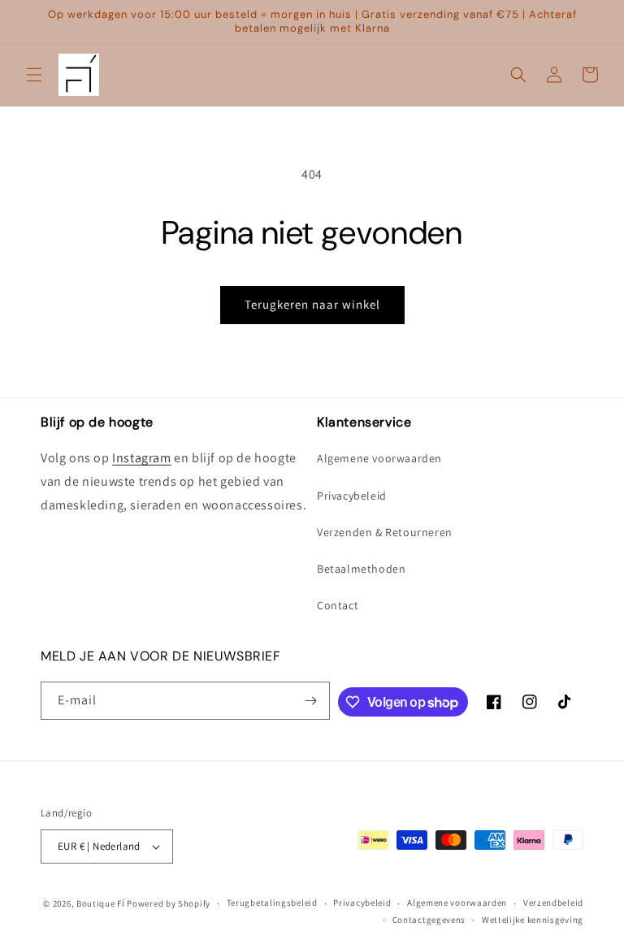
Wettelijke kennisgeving (532, 919)
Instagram (141, 457)
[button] (34, 75)
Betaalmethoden (361, 568)
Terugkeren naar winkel (312, 304)
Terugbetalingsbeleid (272, 902)
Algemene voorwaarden (379, 458)
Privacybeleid (352, 495)
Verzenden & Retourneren (385, 532)
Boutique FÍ (100, 903)
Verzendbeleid (553, 902)
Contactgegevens (429, 919)
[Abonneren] (311, 701)
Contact (337, 605)
